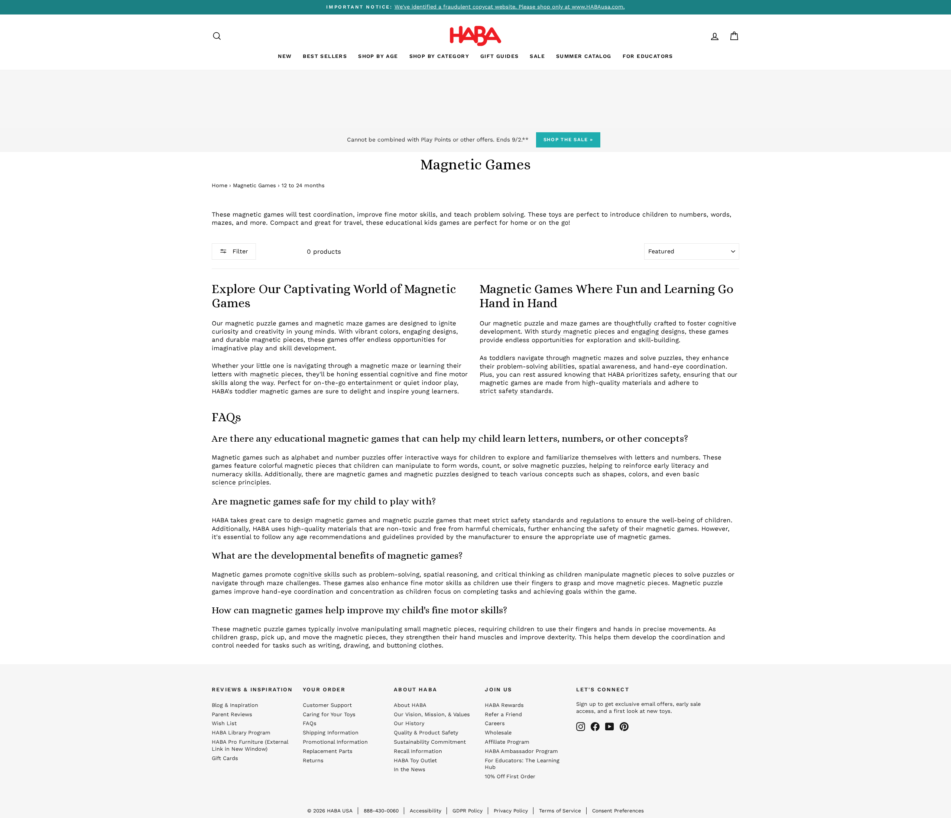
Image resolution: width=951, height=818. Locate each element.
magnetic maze (384, 365)
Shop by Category (439, 56)
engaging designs (658, 331)
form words (460, 465)
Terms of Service (560, 811)
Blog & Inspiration (235, 705)
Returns (313, 760)
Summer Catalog (583, 56)
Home (219, 185)
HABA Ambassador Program (521, 751)
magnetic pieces (276, 374)
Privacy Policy (511, 811)
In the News (409, 769)
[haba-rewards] (700, 36)
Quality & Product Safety (426, 733)
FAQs (310, 723)
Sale (537, 56)
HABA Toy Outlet (415, 760)
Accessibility (425, 811)
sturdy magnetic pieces (578, 331)
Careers (495, 723)
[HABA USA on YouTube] (609, 726)
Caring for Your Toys (329, 714)
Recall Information (418, 751)
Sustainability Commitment (430, 742)
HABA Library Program (241, 733)
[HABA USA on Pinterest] (624, 726)
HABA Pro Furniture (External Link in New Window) (250, 745)
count (491, 465)
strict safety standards (516, 391)
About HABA (410, 705)
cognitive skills (316, 574)
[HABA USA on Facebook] (595, 726)
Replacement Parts (328, 751)
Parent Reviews (232, 714)
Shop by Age (378, 56)
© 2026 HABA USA (330, 811)
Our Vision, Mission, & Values (432, 714)
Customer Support (327, 705)
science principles (240, 482)
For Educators (648, 56)
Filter (239, 251)
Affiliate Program (507, 742)
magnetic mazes (598, 357)
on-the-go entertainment (353, 382)
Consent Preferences (618, 811)
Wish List (224, 723)
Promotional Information (335, 742)
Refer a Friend (503, 714)
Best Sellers (325, 56)
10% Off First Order (510, 776)
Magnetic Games (254, 185)
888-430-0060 (381, 811)
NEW (285, 56)
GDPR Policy (467, 811)
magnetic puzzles (557, 465)
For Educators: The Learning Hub (522, 764)
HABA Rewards (504, 705)
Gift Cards (225, 758)
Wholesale (498, 733)
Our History (409, 723)
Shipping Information (330, 733)
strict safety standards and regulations (553, 520)
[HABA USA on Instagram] (580, 726)
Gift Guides (499, 56)
